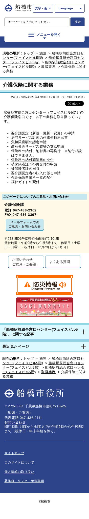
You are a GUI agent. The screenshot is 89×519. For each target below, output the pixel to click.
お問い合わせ (15, 422)
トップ (28, 53)
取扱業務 (48, 67)
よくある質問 (59, 261)
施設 (42, 53)
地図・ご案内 (18, 413)
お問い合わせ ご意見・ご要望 (24, 261)
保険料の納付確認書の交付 (32, 160)
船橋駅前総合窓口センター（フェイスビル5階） (42, 112)
